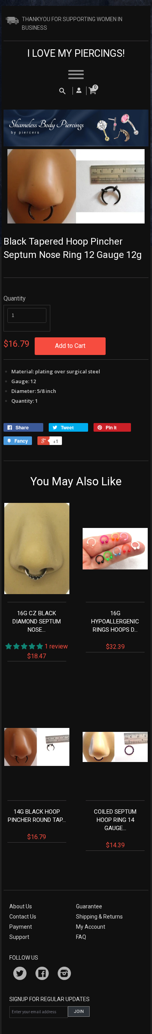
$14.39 (115, 828)
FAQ (81, 937)
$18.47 (40, 634)
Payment (20, 927)
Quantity (15, 298)
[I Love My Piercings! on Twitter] (20, 974)
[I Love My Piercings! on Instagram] (64, 974)
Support (19, 937)
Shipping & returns (99, 916)
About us (20, 906)
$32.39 (115, 630)
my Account (90, 927)
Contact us (22, 916)
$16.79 (37, 824)
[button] (24, 646)
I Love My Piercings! (76, 53)
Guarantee (89, 906)
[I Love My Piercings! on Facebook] (42, 974)
